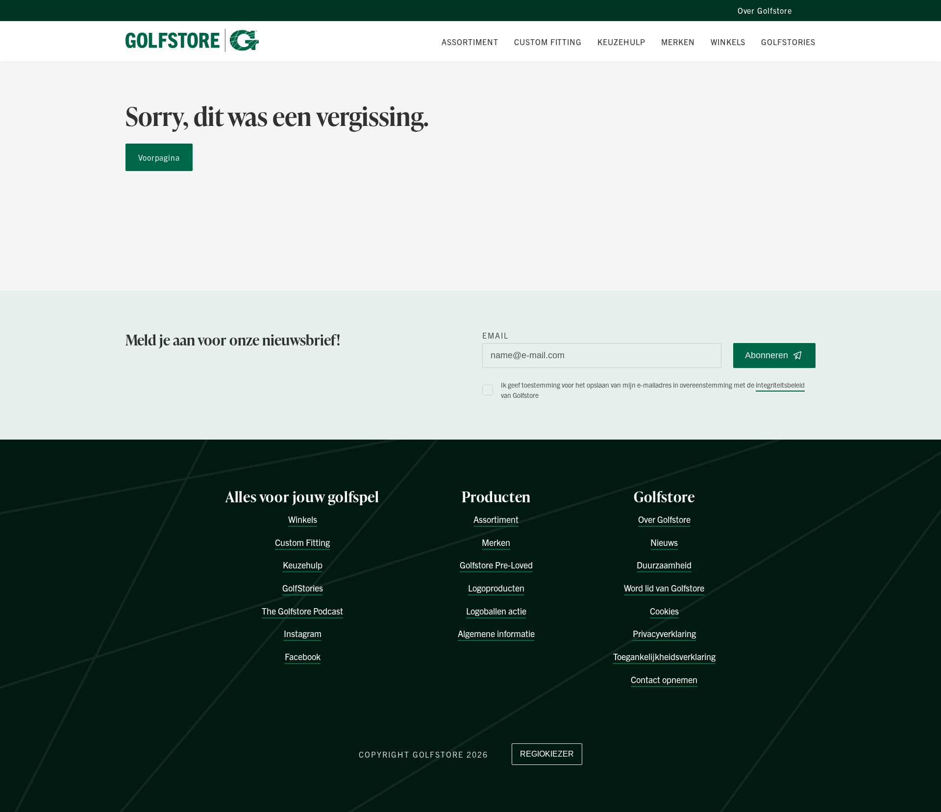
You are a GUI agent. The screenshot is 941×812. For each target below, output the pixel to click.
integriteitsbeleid (780, 384)
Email (495, 335)
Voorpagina (159, 157)
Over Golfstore (765, 10)
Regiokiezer (547, 754)
